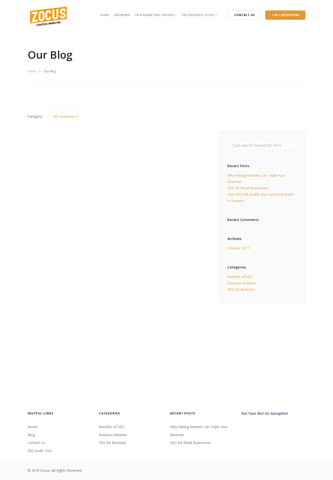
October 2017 (238, 248)
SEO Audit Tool (39, 450)
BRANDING (122, 15)
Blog (31, 434)
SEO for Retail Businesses (247, 188)
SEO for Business (241, 289)
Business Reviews (241, 283)
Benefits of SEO (240, 276)
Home (104, 15)
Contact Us (36, 442)
